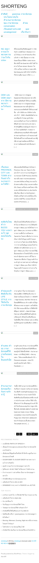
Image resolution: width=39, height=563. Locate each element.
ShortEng (14, 6)
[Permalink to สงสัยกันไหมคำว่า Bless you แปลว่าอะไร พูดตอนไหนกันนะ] (19, 214)
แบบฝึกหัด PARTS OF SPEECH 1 (14, 444)
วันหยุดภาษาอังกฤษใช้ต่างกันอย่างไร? (15, 507)
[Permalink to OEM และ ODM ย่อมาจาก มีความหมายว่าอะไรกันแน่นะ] (19, 87)
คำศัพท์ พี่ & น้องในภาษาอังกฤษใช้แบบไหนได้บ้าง (19, 530)
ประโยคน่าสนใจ (11, 17)
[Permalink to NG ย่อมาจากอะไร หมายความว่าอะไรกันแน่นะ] (19, 41)
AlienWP (3, 556)
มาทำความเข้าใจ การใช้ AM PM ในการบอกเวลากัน (20, 495)
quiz (27, 29)
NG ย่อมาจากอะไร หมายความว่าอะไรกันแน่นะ (6, 54)
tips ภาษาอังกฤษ (11, 23)
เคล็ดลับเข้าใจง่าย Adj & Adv (12, 498)
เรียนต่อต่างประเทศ (12, 29)
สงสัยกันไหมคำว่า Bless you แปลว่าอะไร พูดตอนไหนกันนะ (6, 230)
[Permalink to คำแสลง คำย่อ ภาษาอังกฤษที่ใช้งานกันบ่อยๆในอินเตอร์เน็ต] (19, 338)
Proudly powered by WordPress (11, 554)
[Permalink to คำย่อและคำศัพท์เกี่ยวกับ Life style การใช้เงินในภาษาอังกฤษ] (19, 283)
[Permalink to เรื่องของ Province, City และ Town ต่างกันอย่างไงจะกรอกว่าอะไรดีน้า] (19, 159)
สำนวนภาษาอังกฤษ (12, 20)
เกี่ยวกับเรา (26, 32)
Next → (34, 434)
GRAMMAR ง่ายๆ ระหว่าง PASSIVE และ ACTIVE (19, 485)
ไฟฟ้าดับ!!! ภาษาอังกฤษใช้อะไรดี (13, 527)
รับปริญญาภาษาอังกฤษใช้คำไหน (13, 504)
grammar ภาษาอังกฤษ (22, 14)
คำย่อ (25, 23)
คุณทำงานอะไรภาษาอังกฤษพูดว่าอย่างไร (16, 466)
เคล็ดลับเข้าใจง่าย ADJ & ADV (12, 482)
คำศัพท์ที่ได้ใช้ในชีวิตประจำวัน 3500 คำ (16, 511)
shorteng (4, 541)
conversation (9, 26)
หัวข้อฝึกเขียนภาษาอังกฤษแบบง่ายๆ (14, 479)
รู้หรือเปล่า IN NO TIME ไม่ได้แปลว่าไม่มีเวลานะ (18, 469)
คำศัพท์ (4, 14)
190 (29, 434)
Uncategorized (10, 32)
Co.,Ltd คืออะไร (8, 501)
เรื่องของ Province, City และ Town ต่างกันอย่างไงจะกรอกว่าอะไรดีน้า (6, 175)
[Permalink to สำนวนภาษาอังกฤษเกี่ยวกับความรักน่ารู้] (19, 378)
